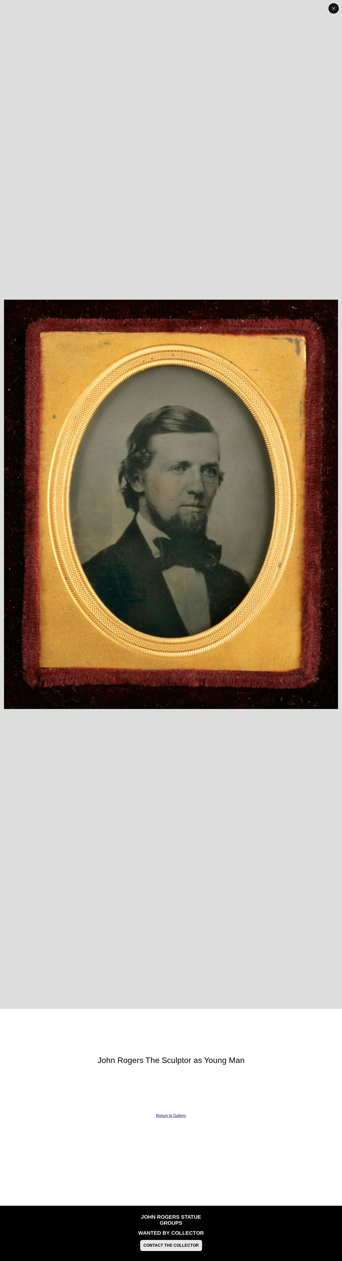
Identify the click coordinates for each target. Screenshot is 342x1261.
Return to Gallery (171, 1116)
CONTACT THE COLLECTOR (171, 1245)
